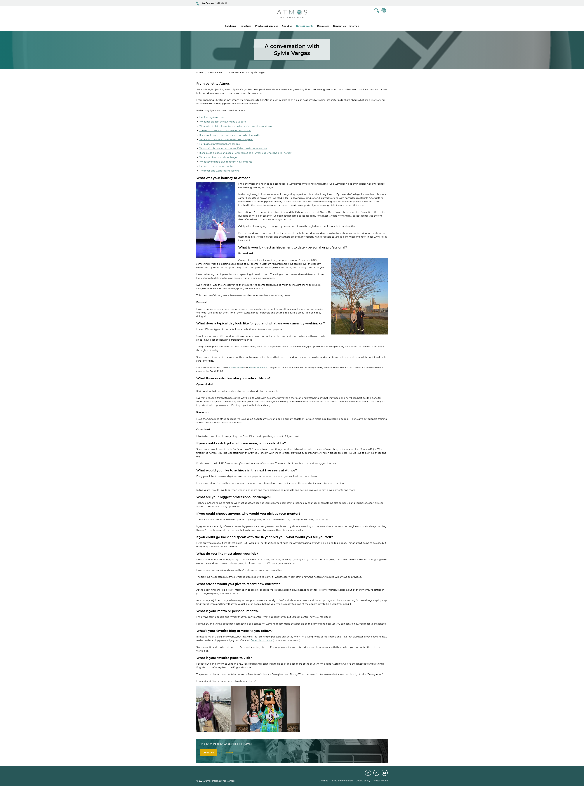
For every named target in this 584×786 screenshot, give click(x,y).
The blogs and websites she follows (219, 170)
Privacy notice (380, 780)
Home (199, 72)
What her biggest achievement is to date (222, 121)
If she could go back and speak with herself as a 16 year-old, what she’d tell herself (245, 152)
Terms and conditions (341, 780)
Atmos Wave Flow (258, 367)
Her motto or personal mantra (216, 166)
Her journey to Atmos (211, 117)
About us (287, 26)
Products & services (266, 26)
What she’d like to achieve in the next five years (226, 139)
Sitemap (354, 26)
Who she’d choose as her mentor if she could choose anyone (233, 148)
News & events (304, 26)
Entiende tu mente (261, 640)
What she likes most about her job (218, 157)
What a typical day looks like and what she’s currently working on (236, 126)
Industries (245, 26)
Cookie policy (363, 780)
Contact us (339, 26)
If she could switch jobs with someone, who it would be (230, 135)
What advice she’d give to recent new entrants (225, 161)
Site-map (323, 780)
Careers (229, 752)
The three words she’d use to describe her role (225, 130)
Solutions (230, 26)
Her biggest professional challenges (219, 143)
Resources (323, 26)
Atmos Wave (235, 367)
